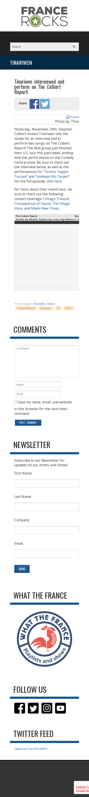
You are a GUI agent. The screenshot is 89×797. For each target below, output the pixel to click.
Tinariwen (39, 304)
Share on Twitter (45, 104)
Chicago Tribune (56, 198)
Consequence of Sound (32, 203)
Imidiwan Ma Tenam (52, 176)
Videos (51, 304)
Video (68, 308)
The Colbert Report (26, 216)
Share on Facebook (34, 104)
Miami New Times (45, 208)
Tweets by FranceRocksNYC (31, 749)
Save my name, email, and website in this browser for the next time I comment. (43, 408)
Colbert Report (25, 308)
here (58, 181)
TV (58, 308)
